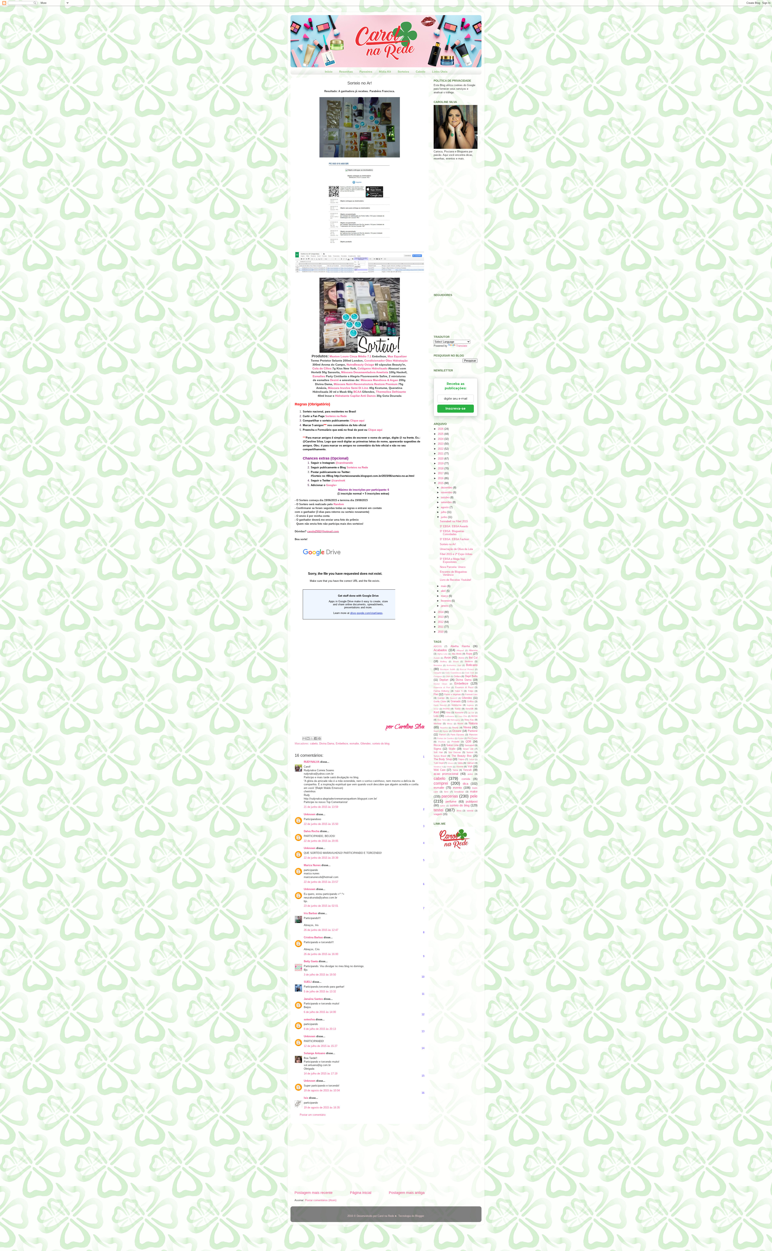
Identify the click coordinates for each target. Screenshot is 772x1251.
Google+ (331, 485)
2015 (441, 483)
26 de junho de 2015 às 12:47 (321, 930)
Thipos (461, 759)
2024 (441, 439)
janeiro (445, 605)
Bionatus (438, 665)
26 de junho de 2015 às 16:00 (321, 954)
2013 (441, 617)
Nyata (445, 731)
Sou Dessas (454, 752)
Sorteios (403, 71)
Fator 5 (458, 691)
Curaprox (438, 676)
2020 (441, 458)
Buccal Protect (467, 669)
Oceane (456, 731)
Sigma (437, 748)
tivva (459, 810)
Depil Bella (471, 676)
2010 (441, 631)
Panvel (442, 734)
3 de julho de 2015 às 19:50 (320, 974)
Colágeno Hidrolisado (373, 368)
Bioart (456, 661)
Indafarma (456, 705)
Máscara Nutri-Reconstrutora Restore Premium (365, 384)
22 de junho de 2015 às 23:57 (321, 882)
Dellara (457, 676)
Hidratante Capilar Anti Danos (355, 395)
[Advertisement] (360, 1157)
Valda (460, 763)
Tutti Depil (438, 763)
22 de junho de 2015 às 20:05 (321, 841)
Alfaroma (473, 650)
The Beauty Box (462, 756)
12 (423, 1014)
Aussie (437, 658)
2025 (441, 434)
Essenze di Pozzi (464, 687)
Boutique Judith (448, 669)
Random (339, 504)
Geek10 (453, 698)
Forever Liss (471, 694)
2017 (441, 473)
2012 (441, 622)
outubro (445, 497)
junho (444, 517)
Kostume (459, 712)
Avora (461, 658)
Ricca (437, 745)
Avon (447, 657)
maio (444, 586)
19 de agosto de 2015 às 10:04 (322, 1090)
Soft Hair (438, 752)
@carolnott (338, 480)
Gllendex (365, 743)
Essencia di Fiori (442, 687)
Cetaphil (437, 673)
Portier (461, 738)
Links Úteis (440, 71)
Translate (461, 345)
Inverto (446, 708)
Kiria (448, 712)
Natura (473, 723)
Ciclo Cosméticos (453, 673)
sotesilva (309, 1019)
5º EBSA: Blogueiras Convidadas (452, 533)
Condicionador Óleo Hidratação (386, 360)
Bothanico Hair (454, 665)
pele (473, 796)
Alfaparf (460, 650)
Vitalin (449, 767)
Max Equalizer (397, 356)
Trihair (471, 759)
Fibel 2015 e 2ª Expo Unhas (456, 554)
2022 (441, 448)
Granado (456, 701)
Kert (436, 712)
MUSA (474, 716)
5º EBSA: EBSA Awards (454, 526)
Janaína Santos (313, 999)
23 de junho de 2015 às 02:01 (321, 906)
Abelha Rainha (460, 646)
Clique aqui (357, 420)
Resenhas (346, 71)
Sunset (469, 752)
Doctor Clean (440, 684)
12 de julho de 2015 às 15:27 (320, 1046)
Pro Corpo (472, 738)
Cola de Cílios (322, 368)
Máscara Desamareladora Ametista (364, 372)
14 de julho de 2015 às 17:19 (320, 1073)
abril (444, 591)
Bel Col (473, 657)
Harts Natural (440, 705)
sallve (442, 806)
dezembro (447, 487)
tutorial (470, 810)
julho (444, 512)
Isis (306, 1098)
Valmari (470, 763)
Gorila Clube (440, 701)
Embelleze (342, 743)
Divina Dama (326, 743)
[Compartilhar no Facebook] (316, 738)
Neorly (455, 727)
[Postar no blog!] (308, 738)
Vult (470, 766)
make (473, 791)
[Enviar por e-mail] (304, 738)
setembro (447, 502)
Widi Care (440, 770)
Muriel (460, 723)
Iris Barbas (310, 913)
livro (446, 791)
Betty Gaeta (311, 961)
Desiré (334, 380)
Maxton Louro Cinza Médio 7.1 (350, 356)
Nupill (436, 731)
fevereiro (446, 600)
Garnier (441, 698)
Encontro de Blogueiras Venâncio (453, 573)
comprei (441, 783)
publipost (471, 801)
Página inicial (360, 1193)
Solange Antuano (314, 1053)
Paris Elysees (457, 734)
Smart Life (468, 749)
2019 (441, 463)
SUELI (308, 982)
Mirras (449, 724)
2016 (441, 478)
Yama (455, 770)
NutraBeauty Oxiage (360, 364)
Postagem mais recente (314, 1193)
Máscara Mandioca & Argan (379, 380)
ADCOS (437, 646)
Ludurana (449, 716)
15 (423, 1075)
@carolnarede (344, 462)
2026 (441, 429)
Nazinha (444, 728)
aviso (470, 774)
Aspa (469, 653)
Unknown (309, 814)
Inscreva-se (456, 408)
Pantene (472, 731)
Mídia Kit (385, 71)
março (445, 596)
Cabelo (420, 71)
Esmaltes (319, 376)
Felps (470, 691)
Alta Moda (457, 654)
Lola (436, 716)
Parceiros (365, 71)
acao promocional (446, 773)
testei (438, 810)
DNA (448, 676)
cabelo (314, 743)
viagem (438, 814)
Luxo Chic (462, 716)
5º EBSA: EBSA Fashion (454, 539)
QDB (468, 741)
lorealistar (459, 791)
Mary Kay (469, 720)
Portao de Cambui (445, 738)
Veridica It (438, 767)
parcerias (449, 796)
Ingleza (470, 705)
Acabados (440, 650)
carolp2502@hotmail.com (323, 531)
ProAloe (442, 742)
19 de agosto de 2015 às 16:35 (322, 1107)
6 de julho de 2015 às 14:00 (320, 1012)
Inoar (436, 709)
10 (423, 977)
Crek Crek (469, 673)
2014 (441, 612)
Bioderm (469, 661)
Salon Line (452, 745)
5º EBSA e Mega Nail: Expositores (453, 560)
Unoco (451, 763)
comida (466, 779)
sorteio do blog (380, 743)
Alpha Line (442, 654)
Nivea (467, 727)
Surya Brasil (440, 756)
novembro (447, 492)
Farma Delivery (441, 691)
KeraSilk (470, 708)
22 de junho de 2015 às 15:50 (321, 824)
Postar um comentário (312, 1114)
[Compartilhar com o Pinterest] (319, 738)
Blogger (419, 1216)
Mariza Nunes (312, 865)
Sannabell (469, 745)
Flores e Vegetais (452, 694)
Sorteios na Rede (336, 416)
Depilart (443, 679)
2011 (441, 626)
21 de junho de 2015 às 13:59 (321, 807)
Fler (436, 694)
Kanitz (458, 708)
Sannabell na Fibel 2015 (454, 521)
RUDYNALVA (311, 762)
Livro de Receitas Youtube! (455, 580)
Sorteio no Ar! (448, 544)
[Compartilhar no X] (312, 738)
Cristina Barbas (313, 937)
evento (457, 787)
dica (465, 783)
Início (329, 71)
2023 (441, 443)
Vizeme (459, 766)
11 (423, 994)
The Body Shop (443, 759)
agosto (445, 507)
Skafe (452, 748)
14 (423, 1048)
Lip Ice (471, 712)
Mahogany (455, 720)
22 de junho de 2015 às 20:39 (321, 857)
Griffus (470, 701)
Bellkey (443, 661)
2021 (441, 453)
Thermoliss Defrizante (391, 391)
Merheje (437, 723)
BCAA (357, 391)
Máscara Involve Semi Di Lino (348, 388)
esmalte (354, 743)
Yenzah (467, 770)
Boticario (471, 665)
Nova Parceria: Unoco (452, 567)
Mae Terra (442, 720)
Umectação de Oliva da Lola (456, 549)
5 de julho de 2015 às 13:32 (320, 991)
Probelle (455, 741)
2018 (441, 468)
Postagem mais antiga (407, 1193)
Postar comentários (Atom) (320, 1200)
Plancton (473, 734)
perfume (451, 801)
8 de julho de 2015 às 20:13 (320, 1029)
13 (423, 1031)
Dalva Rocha (311, 831)
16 (423, 1093)
